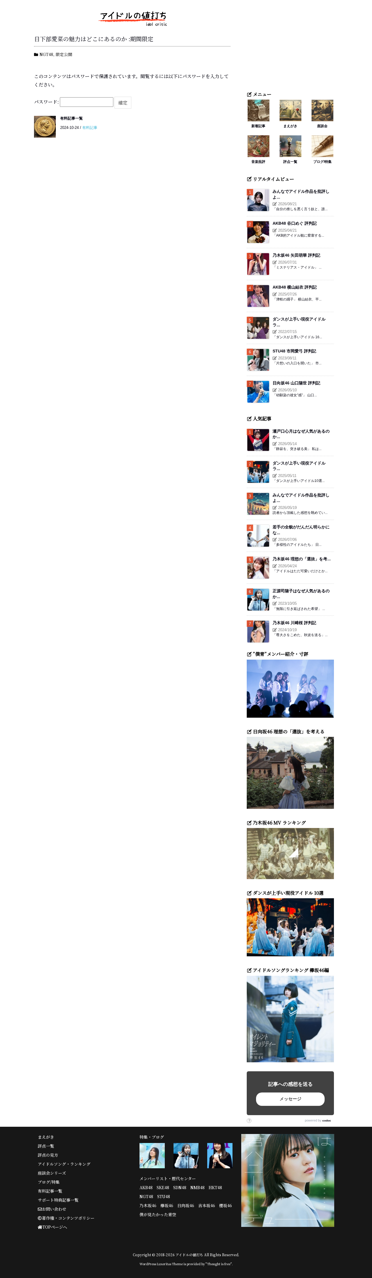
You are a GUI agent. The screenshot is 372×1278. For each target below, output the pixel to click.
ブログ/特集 (322, 161)
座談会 (322, 126)
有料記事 (89, 127)
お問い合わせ (54, 1209)
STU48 (163, 1196)
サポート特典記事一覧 (58, 1200)
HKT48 (215, 1187)
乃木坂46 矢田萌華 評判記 (296, 255)
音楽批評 (258, 161)
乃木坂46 (148, 1205)
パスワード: (47, 101)
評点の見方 (48, 1155)
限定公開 (64, 54)
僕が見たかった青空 (158, 1214)
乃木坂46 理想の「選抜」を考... (302, 559)
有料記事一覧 (71, 118)
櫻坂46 (225, 1205)
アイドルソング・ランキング (64, 1164)
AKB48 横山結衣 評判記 (295, 287)
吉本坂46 (206, 1205)
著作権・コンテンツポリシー (68, 1218)
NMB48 (197, 1187)
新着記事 (258, 126)
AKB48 (146, 1187)
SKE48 (163, 1187)
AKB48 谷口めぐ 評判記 (295, 223)
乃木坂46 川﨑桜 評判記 (294, 622)
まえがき (290, 126)
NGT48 (46, 54)
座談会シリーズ (52, 1173)
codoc (326, 1120)
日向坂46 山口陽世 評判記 (296, 383)
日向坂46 (185, 1205)
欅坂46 (166, 1205)
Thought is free (218, 1263)
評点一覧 (290, 161)
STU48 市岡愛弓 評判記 (294, 351)
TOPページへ (54, 1227)
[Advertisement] (290, 48)
